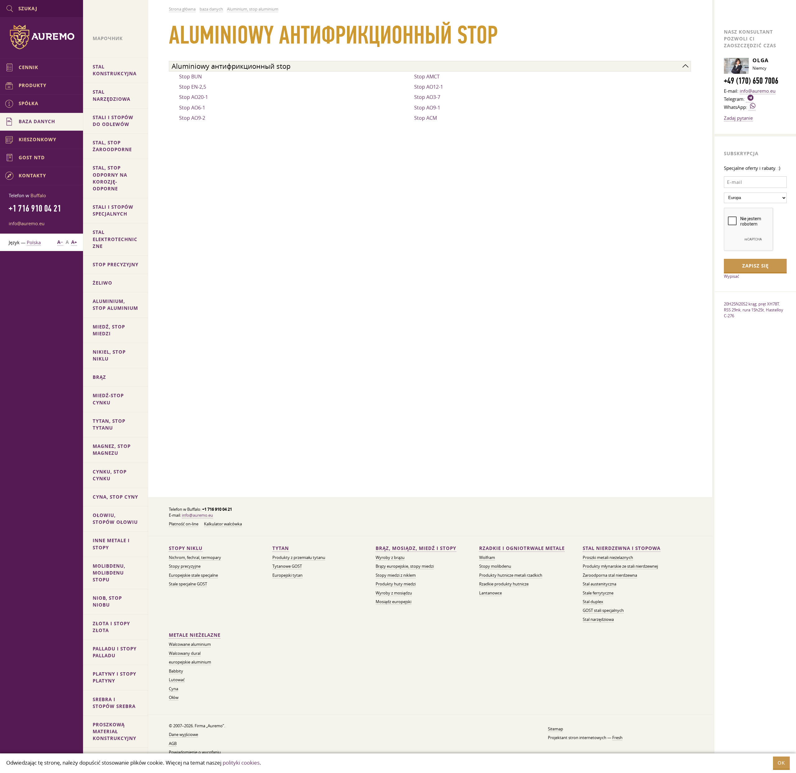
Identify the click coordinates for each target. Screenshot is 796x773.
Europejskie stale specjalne (193, 575)
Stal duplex (593, 601)
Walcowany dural (185, 653)
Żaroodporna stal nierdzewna (610, 575)
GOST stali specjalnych (603, 610)
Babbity (176, 671)
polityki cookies (241, 762)
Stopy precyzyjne (185, 566)
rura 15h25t (753, 310)
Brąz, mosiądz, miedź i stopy (416, 548)
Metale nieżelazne (194, 635)
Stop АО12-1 (428, 86)
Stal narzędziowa (598, 619)
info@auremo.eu (197, 515)
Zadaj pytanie (738, 118)
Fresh (617, 737)
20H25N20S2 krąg (740, 304)
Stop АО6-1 (192, 107)
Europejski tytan (287, 575)
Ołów (173, 697)
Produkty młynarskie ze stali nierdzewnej (620, 566)
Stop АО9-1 (427, 107)
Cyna (173, 689)
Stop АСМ (425, 117)
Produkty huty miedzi (396, 584)
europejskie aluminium (190, 662)
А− (60, 242)
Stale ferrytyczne (598, 593)
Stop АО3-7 (427, 97)
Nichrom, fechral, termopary (195, 557)
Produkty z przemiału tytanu (298, 557)
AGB (173, 743)
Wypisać (731, 276)
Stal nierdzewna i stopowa (621, 548)
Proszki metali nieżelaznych (608, 557)
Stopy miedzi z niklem (396, 575)
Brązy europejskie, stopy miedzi (405, 566)
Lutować (177, 679)
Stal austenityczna (599, 584)
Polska (34, 242)
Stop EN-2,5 (192, 86)
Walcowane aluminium (190, 644)
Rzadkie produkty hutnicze (504, 584)
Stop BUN (190, 76)
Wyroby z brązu (390, 557)
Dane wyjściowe (183, 734)
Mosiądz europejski (393, 601)
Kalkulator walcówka (223, 524)
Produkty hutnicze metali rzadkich (510, 575)
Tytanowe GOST (287, 566)
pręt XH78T (768, 304)
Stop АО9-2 (192, 117)
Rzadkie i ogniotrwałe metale (522, 548)
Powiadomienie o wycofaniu (195, 752)
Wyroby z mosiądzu (394, 593)
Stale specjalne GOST (188, 584)
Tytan (280, 548)
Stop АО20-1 (193, 97)
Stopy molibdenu (495, 566)
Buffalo (38, 195)
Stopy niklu (185, 548)
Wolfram (487, 557)
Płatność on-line (183, 524)
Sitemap (555, 729)
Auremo (41, 37)
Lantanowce (490, 593)
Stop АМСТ (427, 76)
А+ (74, 242)
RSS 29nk (732, 310)
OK (781, 763)
